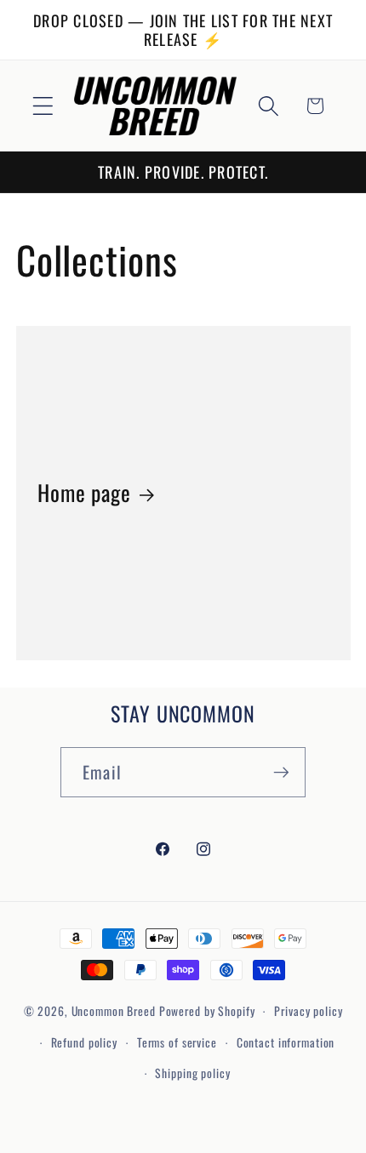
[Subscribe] (281, 771)
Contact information (286, 1042)
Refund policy (84, 1042)
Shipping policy (192, 1073)
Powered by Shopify (207, 1010)
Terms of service (177, 1042)
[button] (43, 106)
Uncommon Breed (113, 1010)
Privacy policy (308, 1010)
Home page (84, 492)
